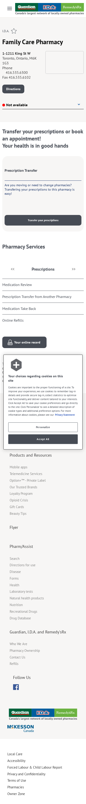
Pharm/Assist (21, 546)
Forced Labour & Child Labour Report (34, 767)
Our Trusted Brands (23, 487)
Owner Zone (16, 794)
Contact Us (17, 657)
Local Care (14, 754)
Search (14, 558)
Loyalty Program (21, 493)
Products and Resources (31, 455)
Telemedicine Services (26, 474)
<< (12, 269)
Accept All (43, 439)
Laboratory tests (21, 591)
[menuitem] (16, 687)
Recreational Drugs (23, 611)
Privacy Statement (65, 414)
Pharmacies (15, 787)
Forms (14, 578)
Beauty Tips (18, 513)
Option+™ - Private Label (28, 480)
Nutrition (16, 605)
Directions (13, 89)
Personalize (43, 427)
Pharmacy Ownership (25, 650)
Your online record (27, 342)
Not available (17, 105)
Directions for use (23, 565)
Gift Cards (17, 507)
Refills (14, 663)
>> (73, 269)
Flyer (14, 527)
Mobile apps (18, 467)
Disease (15, 571)
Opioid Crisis (19, 500)
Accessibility (16, 760)
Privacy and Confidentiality (26, 774)
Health (14, 585)
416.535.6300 (17, 72)
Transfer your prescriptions (43, 220)
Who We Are (18, 644)
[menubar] (16, 687)
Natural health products (27, 598)
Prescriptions (43, 269)
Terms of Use (16, 780)
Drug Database (20, 618)
